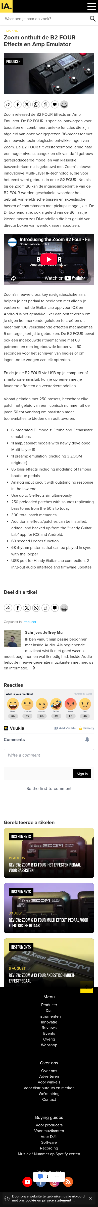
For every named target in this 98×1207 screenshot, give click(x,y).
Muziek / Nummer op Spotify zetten (49, 1154)
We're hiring (49, 1093)
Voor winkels (49, 1082)
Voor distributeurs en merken (49, 1087)
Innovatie (49, 1022)
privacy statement (56, 1200)
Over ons (49, 1070)
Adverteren (49, 1076)
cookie (31, 1200)
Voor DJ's (49, 1136)
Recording (49, 1148)
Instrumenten (49, 1016)
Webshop (49, 1045)
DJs (49, 1010)
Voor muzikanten (49, 1130)
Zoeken (93, 19)
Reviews (49, 1027)
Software (49, 1142)
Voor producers (49, 1125)
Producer (49, 1004)
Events (49, 1033)
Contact (49, 1099)
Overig (49, 1039)
